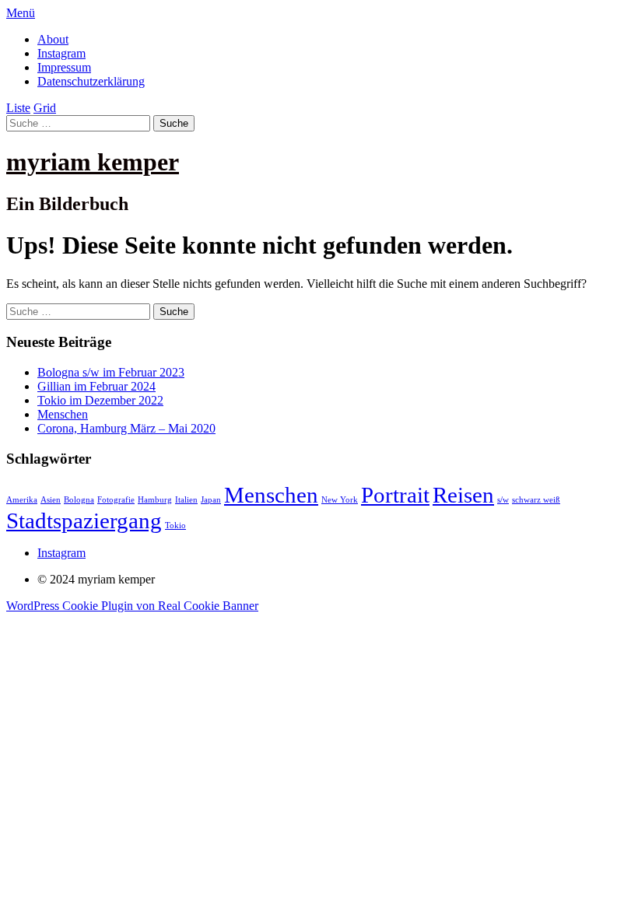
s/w (503, 500)
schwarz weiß (536, 500)
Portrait (395, 494)
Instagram (61, 53)
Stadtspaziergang (84, 520)
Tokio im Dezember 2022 (100, 400)
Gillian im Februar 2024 (96, 386)
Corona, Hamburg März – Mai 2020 (126, 428)
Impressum (64, 67)
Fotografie (116, 500)
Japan (211, 500)
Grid (44, 107)
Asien (50, 500)
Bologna (79, 500)
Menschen (62, 414)
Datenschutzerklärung (91, 81)
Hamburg (155, 500)
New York (339, 500)
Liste (18, 107)
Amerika (21, 500)
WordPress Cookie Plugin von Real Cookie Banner (132, 605)
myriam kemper (92, 162)
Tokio (175, 525)
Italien (186, 500)
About (52, 39)
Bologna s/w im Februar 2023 (110, 372)
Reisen (463, 494)
